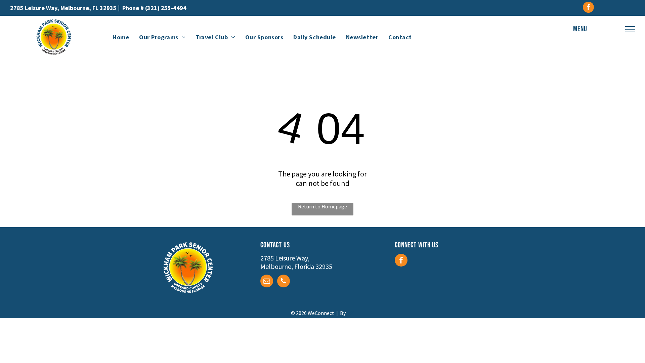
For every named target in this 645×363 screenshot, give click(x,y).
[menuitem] (121, 37)
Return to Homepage (322, 206)
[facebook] (588, 8)
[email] (266, 282)
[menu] (630, 29)
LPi (350, 313)
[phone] (283, 282)
